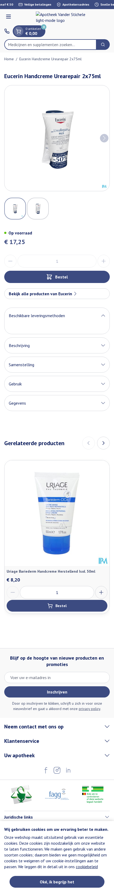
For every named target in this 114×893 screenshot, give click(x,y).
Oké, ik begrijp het (57, 881)
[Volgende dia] (103, 443)
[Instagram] (57, 770)
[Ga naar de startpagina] (62, 17)
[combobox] (50, 44)
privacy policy (89, 708)
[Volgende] (104, 138)
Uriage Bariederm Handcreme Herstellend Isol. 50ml (51, 571)
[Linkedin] (68, 770)
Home (9, 59)
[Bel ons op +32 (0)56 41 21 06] (7, 31)
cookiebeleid (87, 866)
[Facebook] (46, 770)
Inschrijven (57, 692)
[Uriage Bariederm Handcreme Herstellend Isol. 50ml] (57, 513)
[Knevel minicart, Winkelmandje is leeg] (18, 31)
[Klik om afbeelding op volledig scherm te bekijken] (57, 138)
